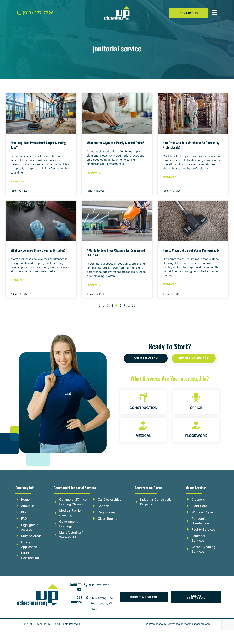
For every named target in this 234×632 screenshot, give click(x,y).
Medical (143, 436)
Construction (143, 408)
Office (196, 408)
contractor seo (154, 624)
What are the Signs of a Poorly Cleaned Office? (115, 142)
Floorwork (196, 436)
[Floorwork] (196, 425)
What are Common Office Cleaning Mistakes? (38, 250)
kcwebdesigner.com (180, 624)
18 (133, 305)
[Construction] (143, 397)
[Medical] (143, 425)
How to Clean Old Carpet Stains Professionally (191, 250)
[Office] (196, 397)
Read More (17, 181)
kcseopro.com (202, 624)
